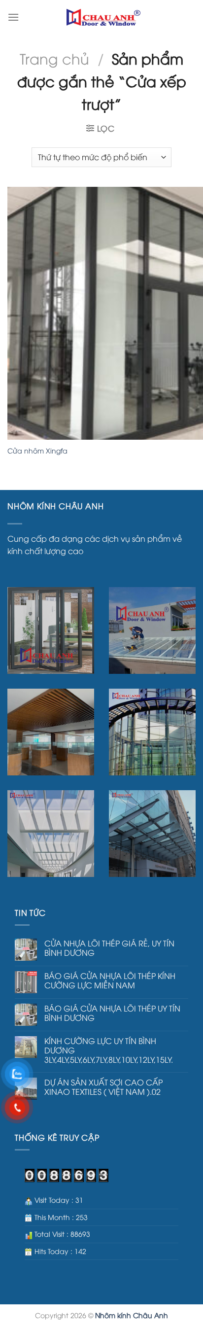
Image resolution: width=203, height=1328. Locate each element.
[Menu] (13, 17)
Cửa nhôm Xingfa (37, 450)
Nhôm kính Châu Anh (131, 1315)
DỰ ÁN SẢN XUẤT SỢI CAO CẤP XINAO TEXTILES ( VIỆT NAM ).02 (103, 1087)
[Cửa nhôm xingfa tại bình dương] (103, 17)
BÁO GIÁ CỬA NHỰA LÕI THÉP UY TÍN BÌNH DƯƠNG (112, 1013)
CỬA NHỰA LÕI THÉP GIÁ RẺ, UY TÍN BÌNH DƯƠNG (109, 948)
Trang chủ (54, 58)
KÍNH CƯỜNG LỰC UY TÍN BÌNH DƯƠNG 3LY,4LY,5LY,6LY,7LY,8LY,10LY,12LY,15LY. (108, 1050)
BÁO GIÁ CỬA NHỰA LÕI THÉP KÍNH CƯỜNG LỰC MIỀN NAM (109, 980)
